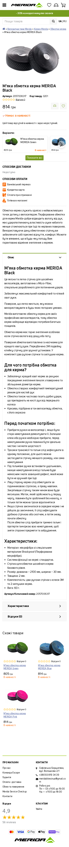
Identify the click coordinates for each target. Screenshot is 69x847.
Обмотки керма (58, 29)
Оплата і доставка (12, 782)
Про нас (7, 768)
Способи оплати (15, 179)
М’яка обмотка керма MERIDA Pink (15, 715)
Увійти (39, 809)
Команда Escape (11, 772)
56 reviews (9, 822)
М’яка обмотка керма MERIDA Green (15, 667)
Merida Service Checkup (15, 791)
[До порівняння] (54, 106)
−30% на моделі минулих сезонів (34, 13)
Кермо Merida (41, 29)
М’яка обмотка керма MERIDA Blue (49, 667)
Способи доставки (17, 167)
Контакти (7, 796)
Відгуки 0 (20, 99)
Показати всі (34, 157)
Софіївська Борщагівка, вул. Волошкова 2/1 (51, 769)
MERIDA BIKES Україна (4, 29)
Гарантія (7, 777)
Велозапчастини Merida (19, 29)
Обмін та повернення (13, 786)
